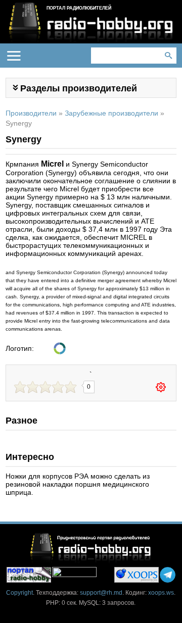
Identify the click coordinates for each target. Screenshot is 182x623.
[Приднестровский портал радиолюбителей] (29, 575)
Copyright (19, 592)
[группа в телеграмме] (167, 575)
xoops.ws (161, 592)
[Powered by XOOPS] (136, 575)
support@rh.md (101, 592)
